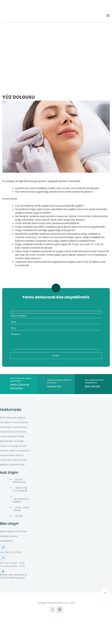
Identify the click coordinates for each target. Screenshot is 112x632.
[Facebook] (52, 609)
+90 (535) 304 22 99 (10, 552)
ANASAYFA (9, 52)
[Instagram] (60, 609)
